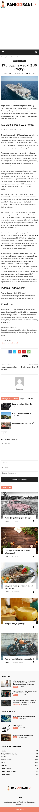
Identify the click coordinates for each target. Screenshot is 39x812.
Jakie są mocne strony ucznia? (23, 735)
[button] (36, 52)
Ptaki (3, 763)
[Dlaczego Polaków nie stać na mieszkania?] (19, 540)
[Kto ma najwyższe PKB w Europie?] (6, 415)
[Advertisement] (19, 29)
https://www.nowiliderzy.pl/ (9, 343)
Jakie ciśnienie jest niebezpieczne (24, 716)
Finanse (15, 60)
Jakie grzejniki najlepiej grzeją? (18, 518)
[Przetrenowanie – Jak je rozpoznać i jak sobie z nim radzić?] (6, 693)
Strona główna (5, 57)
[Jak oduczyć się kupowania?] (6, 425)
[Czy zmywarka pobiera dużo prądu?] (6, 406)
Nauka (14, 737)
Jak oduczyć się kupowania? (23, 423)
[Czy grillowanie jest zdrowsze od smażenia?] (19, 575)
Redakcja (10, 73)
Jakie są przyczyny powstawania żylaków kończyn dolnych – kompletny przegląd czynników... (24, 682)
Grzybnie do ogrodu (8, 772)
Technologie (16, 704)
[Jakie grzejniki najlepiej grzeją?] (19, 505)
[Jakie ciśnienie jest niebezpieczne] (6, 718)
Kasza (3, 751)
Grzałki (3, 766)
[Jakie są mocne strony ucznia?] (6, 737)
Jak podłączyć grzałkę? (15, 624)
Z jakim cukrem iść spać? (29, 367)
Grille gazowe (6, 769)
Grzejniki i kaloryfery (9, 754)
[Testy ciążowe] (6, 728)
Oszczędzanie (22, 60)
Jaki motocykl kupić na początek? (19, 659)
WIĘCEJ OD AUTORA (27, 399)
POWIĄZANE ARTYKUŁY (10, 399)
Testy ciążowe (17, 725)
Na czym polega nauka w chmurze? (9, 368)
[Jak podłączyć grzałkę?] (19, 611)
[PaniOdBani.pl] (19, 4)
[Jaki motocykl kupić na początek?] (19, 646)
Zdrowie (15, 686)
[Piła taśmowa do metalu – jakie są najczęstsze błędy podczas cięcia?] (6, 703)
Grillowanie (5, 775)
